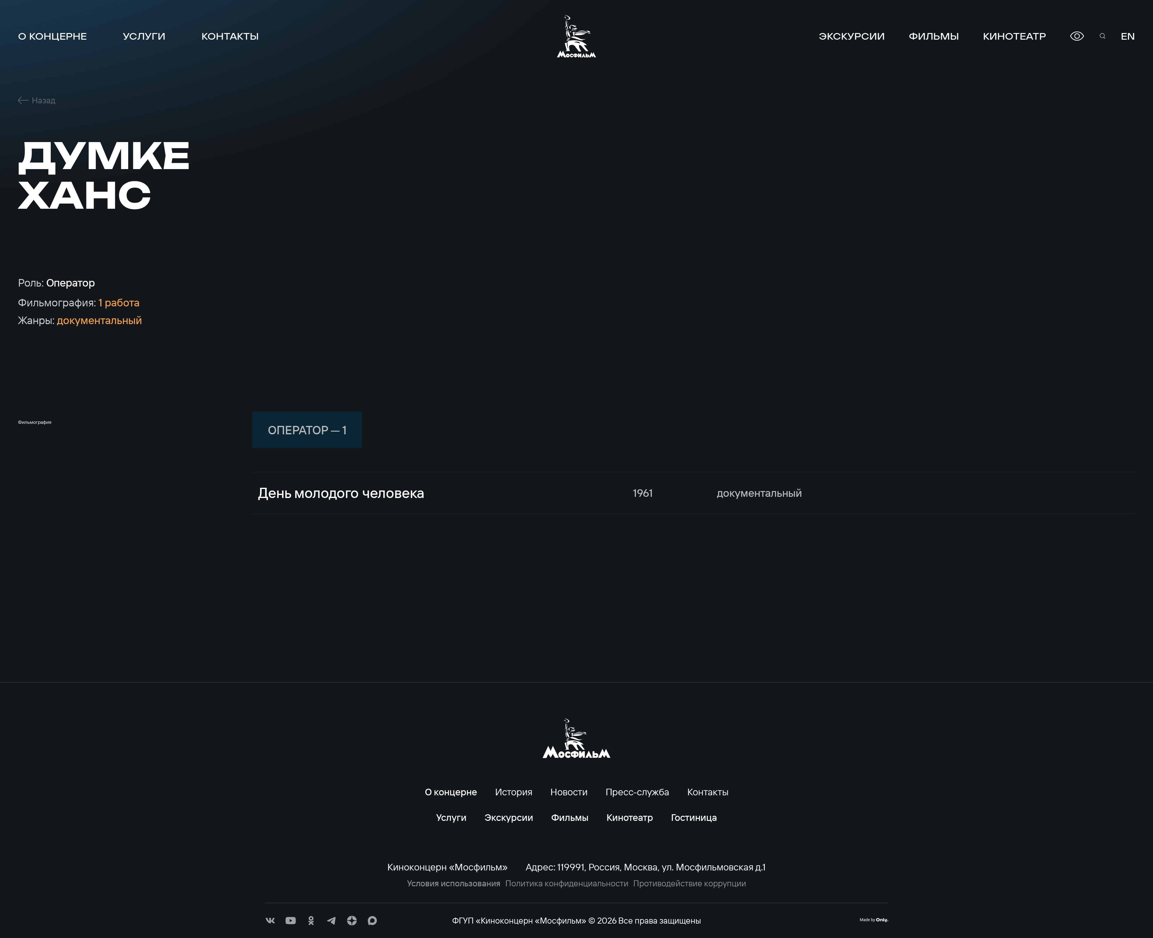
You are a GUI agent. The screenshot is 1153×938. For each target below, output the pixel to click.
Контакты (230, 36)
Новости (569, 792)
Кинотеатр (1014, 36)
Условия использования (454, 883)
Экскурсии (852, 36)
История (513, 792)
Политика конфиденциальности (566, 883)
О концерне (52, 36)
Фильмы (934, 36)
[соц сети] (270, 920)
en (1128, 36)
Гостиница (694, 817)
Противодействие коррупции (689, 883)
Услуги (144, 36)
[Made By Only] (874, 920)
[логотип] (576, 36)
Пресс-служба (637, 792)
